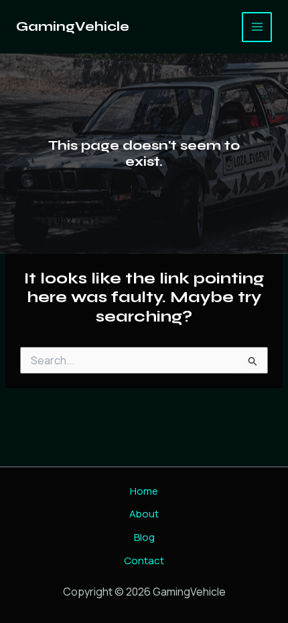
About (144, 514)
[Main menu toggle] (257, 27)
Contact (144, 560)
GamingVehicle (72, 26)
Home (144, 491)
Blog (144, 537)
